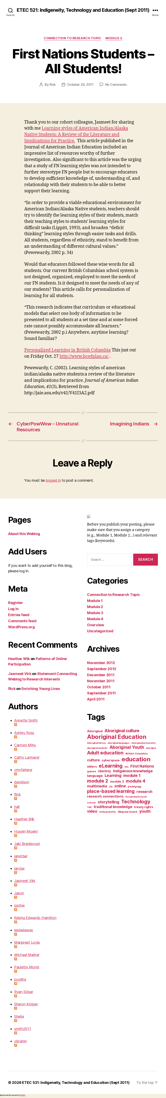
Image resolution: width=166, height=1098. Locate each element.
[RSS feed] (46, 724)
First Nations (142, 766)
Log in (13, 609)
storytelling (108, 802)
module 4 (135, 781)
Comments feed (22, 621)
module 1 (131, 775)
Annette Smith (26, 720)
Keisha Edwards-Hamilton (35, 918)
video (92, 811)
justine (19, 905)
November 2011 (101, 681)
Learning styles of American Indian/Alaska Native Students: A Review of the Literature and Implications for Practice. (76, 135)
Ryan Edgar (23, 992)
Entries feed (18, 615)
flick (52, 85)
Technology (135, 801)
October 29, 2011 (80, 85)
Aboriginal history (96, 743)
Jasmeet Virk (19, 674)
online (120, 786)
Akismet (22, 1095)
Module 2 (113, 38)
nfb (110, 786)
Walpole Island (127, 811)
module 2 (97, 781)
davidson (21, 782)
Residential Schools (136, 796)
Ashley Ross (24, 733)
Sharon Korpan (26, 1004)
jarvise (19, 868)
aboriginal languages (119, 743)
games (91, 771)
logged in (53, 480)
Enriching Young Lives (40, 689)
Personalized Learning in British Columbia (67, 350)
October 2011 (99, 687)
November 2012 (101, 663)
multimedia (97, 786)
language (95, 776)
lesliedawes (23, 930)
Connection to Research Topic (72, 38)
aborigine (151, 748)
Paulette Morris (26, 967)
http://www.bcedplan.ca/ (84, 356)
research (144, 791)
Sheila (19, 1016)
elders (92, 766)
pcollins (20, 979)
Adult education (105, 753)
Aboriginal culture (121, 730)
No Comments (116, 85)
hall (17, 807)
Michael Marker (26, 955)
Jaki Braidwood (27, 844)
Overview (95, 625)
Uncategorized (100, 631)
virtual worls (107, 811)
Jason (19, 893)
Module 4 (95, 619)
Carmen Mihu (25, 745)
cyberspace (111, 760)
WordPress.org (21, 627)
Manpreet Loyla (27, 942)
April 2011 (95, 699)
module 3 (117, 781)
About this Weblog (24, 534)
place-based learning (111, 791)
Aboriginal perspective (143, 743)
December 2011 (101, 675)
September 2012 (101, 669)
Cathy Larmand (26, 757)
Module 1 (95, 601)
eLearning (111, 766)
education (136, 759)
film (126, 767)
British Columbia (137, 753)
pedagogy (135, 786)
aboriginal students (97, 748)
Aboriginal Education (116, 736)
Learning (113, 775)
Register (15, 603)
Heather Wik (19, 659)
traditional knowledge (113, 807)
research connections (105, 796)
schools (91, 802)
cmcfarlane (23, 770)
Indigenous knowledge (133, 771)
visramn (20, 1041)
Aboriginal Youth (127, 747)
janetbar (21, 856)
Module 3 (95, 613)
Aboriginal (94, 731)
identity (104, 771)
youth (145, 811)
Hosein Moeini (26, 831)
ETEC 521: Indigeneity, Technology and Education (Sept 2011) (83, 10)
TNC (89, 807)
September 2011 (101, 693)
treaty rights (143, 807)
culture (93, 760)
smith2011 (22, 1029)
